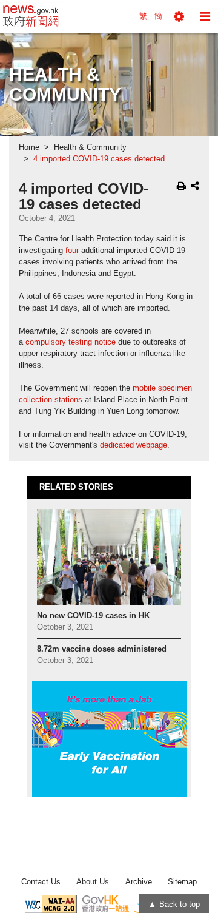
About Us (92, 881)
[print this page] (181, 185)
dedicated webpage (133, 445)
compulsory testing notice (70, 342)
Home (29, 147)
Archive (138, 881)
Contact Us (41, 881)
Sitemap (182, 881)
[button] (179, 16)
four (72, 250)
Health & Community (90, 147)
